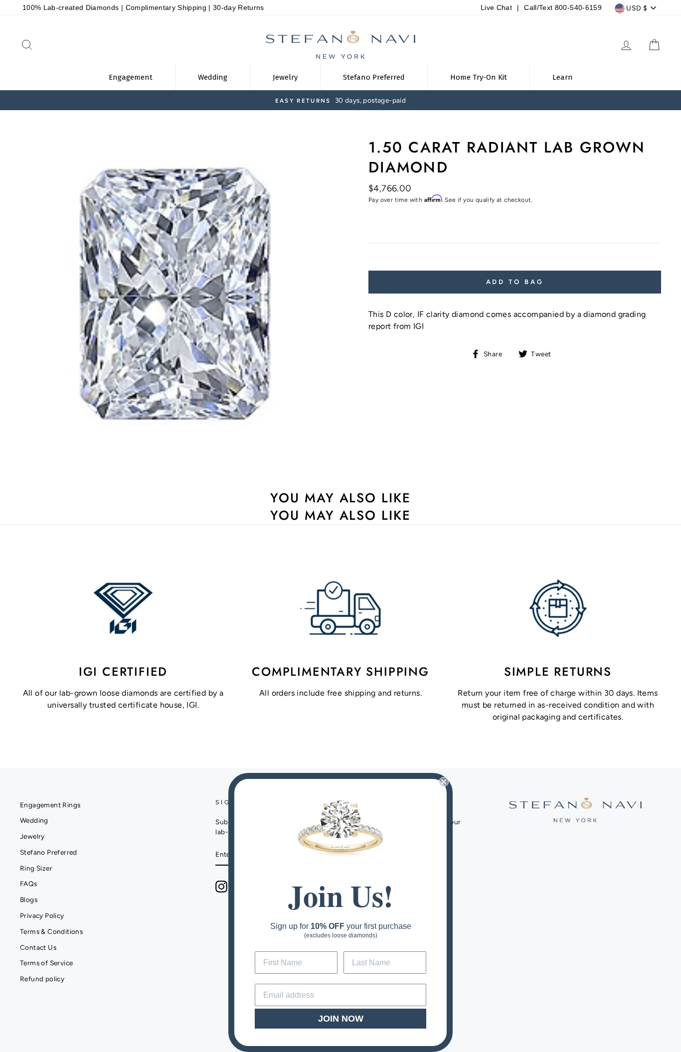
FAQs (28, 884)
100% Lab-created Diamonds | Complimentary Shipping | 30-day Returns (143, 7)
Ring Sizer (36, 868)
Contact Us (38, 947)
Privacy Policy (42, 915)
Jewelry (32, 836)
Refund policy (42, 979)
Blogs (28, 899)
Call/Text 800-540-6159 (562, 7)
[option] (340, 100)
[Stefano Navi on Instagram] (221, 887)
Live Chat (496, 7)
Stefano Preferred (48, 852)
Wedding (34, 820)
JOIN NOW (340, 1019)
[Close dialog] (444, 782)
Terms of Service (46, 963)
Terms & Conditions (51, 931)
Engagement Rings (50, 805)
